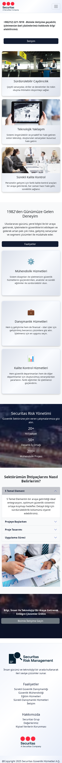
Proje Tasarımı (13, 529)
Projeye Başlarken (16, 521)
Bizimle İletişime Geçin (30, 621)
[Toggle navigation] (56, 6)
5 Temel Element (15, 491)
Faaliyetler (30, 244)
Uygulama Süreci (15, 537)
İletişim (31, 41)
